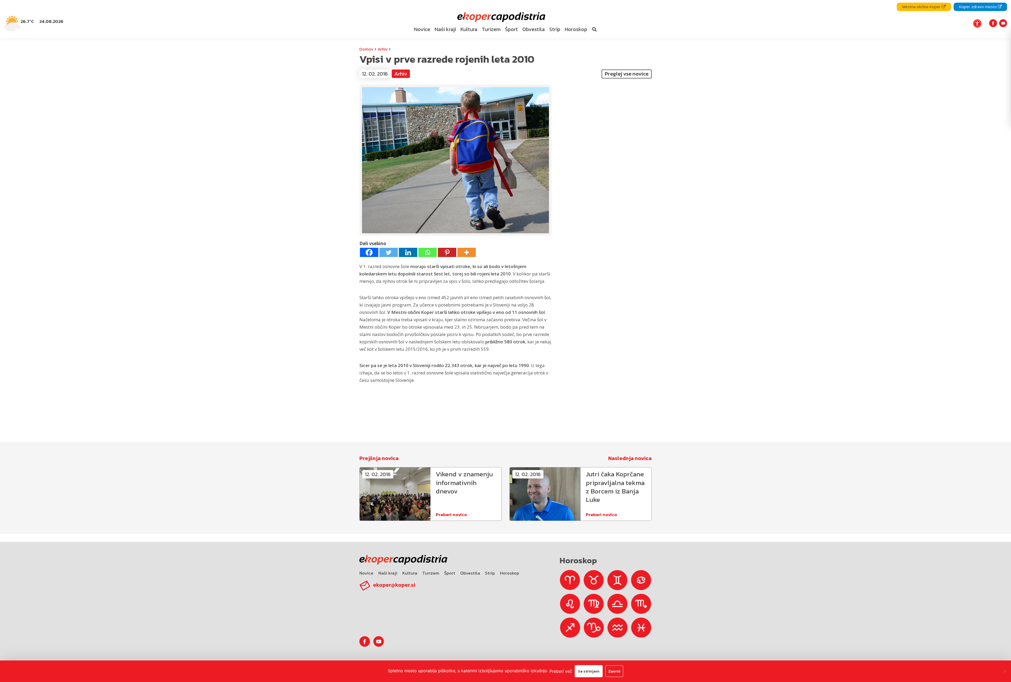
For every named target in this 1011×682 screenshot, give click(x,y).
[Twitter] (388, 252)
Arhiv (383, 49)
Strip (490, 573)
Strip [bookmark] (554, 29)
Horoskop (509, 573)
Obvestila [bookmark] (533, 29)
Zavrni (614, 671)
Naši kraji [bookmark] (445, 29)
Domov (366, 49)
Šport (449, 573)
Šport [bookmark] (511, 29)
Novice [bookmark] (422, 29)
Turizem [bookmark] (491, 29)
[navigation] (505, 19)
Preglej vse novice (626, 74)
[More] (466, 252)
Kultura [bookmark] (468, 29)
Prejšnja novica (379, 458)
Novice (366, 573)
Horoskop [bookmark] (576, 29)
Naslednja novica (630, 458)
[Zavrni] (1004, 671)
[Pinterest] (447, 252)
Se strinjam (588, 671)
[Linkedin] (408, 252)
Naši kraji (387, 573)
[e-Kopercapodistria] (500, 17)
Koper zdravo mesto (978, 6)
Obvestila (470, 573)
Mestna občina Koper (922, 6)
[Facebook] (369, 252)
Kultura (409, 573)
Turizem (430, 573)
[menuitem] (422, 29)
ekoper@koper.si (394, 585)
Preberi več (560, 671)
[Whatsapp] (427, 252)
